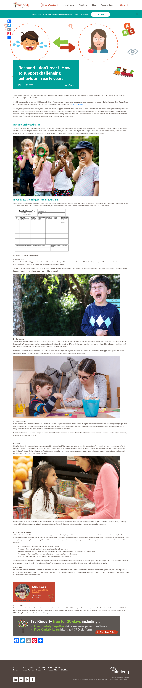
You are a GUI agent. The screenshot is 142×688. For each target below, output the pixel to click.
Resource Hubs (107, 5)
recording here (78, 104)
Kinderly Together (49, 5)
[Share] (9, 38)
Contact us (41, 667)
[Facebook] (9, 21)
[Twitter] (9, 25)
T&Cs (23, 667)
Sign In (122, 5)
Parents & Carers (55, 667)
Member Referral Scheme (31, 670)
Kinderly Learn (68, 5)
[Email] (9, 29)
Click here (100, 14)
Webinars (83, 5)
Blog (94, 5)
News (15, 670)
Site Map (64, 670)
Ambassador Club (51, 670)
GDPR (31, 667)
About (15, 667)
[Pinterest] (9, 34)
